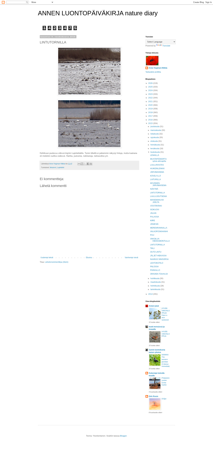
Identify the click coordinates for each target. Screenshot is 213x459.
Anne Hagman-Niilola (158, 68)
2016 (150, 120)
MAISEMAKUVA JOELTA (157, 201)
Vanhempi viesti (131, 257)
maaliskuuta (155, 282)
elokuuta (154, 141)
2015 (150, 123)
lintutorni (53, 167)
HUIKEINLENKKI (157, 168)
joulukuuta (155, 126)
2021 (150, 101)
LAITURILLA (155, 179)
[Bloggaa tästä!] (82, 163)
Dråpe (164, 399)
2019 (150, 109)
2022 (150, 98)
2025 (150, 87)
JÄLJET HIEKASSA (158, 256)
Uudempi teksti (47, 257)
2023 (150, 94)
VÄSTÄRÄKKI (156, 206)
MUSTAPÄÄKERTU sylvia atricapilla (158, 160)
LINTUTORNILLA (157, 193)
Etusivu (89, 257)
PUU (152, 235)
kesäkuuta (155, 148)
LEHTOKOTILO (156, 263)
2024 (150, 90)
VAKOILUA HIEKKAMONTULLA (160, 240)
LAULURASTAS (157, 165)
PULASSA (154, 217)
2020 (150, 105)
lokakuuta (154, 134)
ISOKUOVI (154, 209)
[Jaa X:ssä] (85, 163)
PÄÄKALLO (155, 270)
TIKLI (152, 248)
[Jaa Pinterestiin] (90, 163)
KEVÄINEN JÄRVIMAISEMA (158, 184)
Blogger (123, 436)
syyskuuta (154, 137)
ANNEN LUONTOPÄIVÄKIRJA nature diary (98, 13)
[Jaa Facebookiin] (88, 163)
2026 (150, 83)
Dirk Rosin (153, 396)
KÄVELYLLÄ (155, 176)
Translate (166, 46)
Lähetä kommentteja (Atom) (56, 262)
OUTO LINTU (155, 252)
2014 (150, 294)
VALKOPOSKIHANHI (159, 231)
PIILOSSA (154, 266)
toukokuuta (155, 152)
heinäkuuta (155, 145)
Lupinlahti (60, 167)
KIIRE (152, 220)
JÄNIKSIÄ (154, 224)
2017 (150, 116)
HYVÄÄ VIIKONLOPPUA (166, 334)
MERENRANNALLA (158, 228)
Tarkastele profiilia (153, 72)
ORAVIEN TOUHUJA (159, 274)
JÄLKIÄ (153, 213)
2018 (150, 112)
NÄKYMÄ (154, 189)
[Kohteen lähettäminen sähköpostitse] (79, 163)
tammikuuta (155, 289)
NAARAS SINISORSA (159, 259)
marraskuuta (156, 130)
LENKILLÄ (154, 155)
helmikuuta (155, 286)
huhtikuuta (155, 278)
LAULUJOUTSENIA (158, 196)
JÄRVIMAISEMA (157, 172)
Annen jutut (154, 306)
